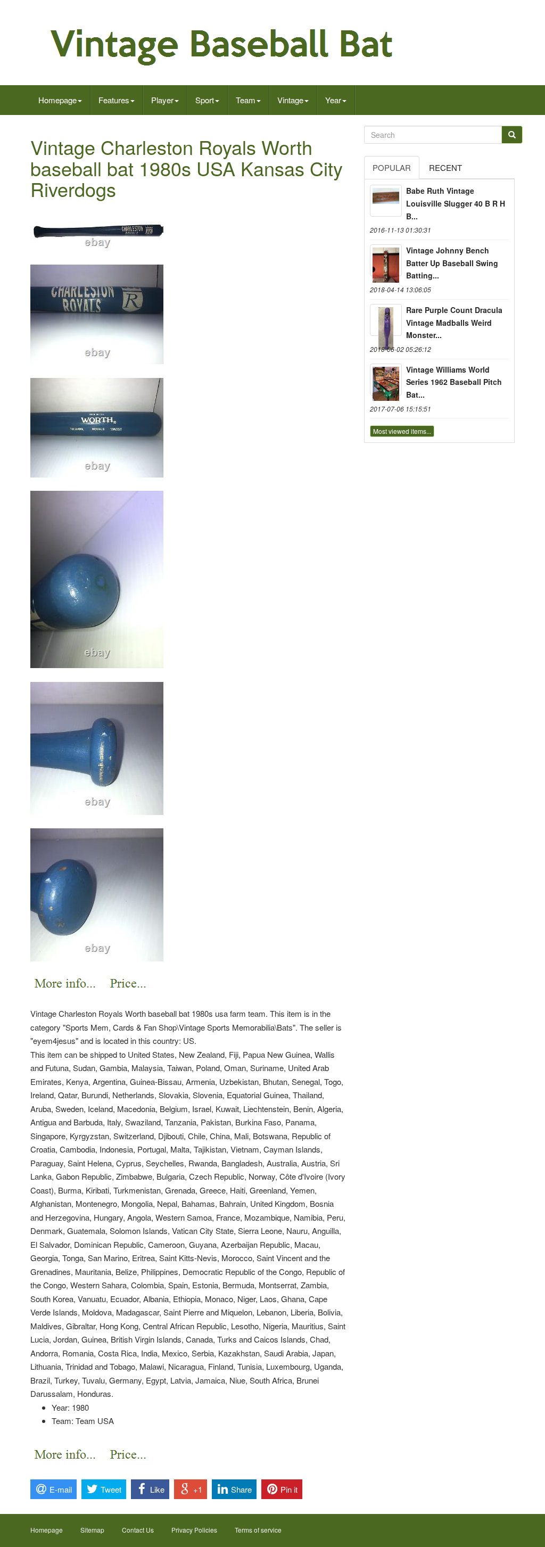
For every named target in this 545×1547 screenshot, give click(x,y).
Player (162, 99)
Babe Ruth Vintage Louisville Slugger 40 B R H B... (455, 203)
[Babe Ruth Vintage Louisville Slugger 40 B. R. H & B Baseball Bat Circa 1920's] (386, 201)
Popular (392, 167)
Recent (445, 167)
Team (245, 99)
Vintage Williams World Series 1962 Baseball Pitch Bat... (454, 382)
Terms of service (258, 1529)
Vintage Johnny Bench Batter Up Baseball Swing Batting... (452, 263)
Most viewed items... (402, 430)
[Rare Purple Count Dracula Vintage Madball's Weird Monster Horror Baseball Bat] (386, 320)
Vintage (290, 99)
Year (333, 99)
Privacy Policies (194, 1529)
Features (113, 99)
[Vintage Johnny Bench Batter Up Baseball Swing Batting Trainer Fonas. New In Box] (386, 260)
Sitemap (92, 1529)
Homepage (57, 99)
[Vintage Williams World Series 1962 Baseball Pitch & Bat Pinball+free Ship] (386, 380)
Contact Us (138, 1529)
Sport (204, 99)
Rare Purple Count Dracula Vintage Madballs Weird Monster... (454, 323)
